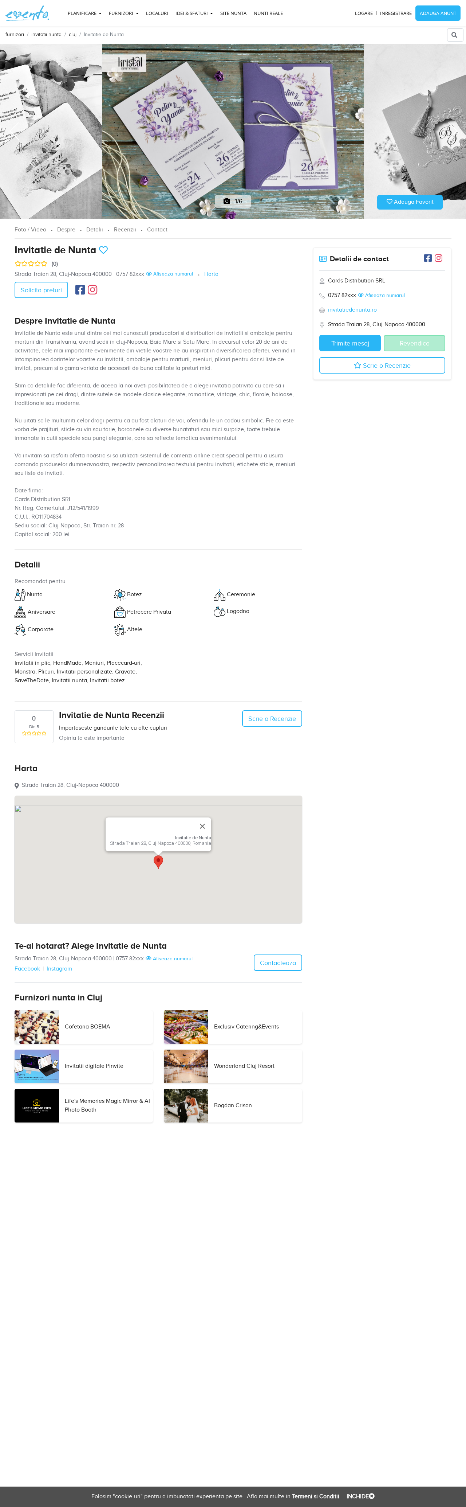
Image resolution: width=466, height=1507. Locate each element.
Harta (211, 274)
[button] (158, 862)
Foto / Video (30, 229)
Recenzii (125, 229)
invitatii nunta (46, 35)
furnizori (14, 35)
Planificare (83, 13)
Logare (364, 13)
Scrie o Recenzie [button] (272, 719)
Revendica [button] (415, 343)
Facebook (27, 968)
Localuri (157, 13)
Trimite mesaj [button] (350, 343)
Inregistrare (396, 13)
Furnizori (121, 13)
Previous (14, 131)
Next (452, 131)
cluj (72, 35)
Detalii (94, 229)
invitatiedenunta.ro (352, 310)
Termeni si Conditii (315, 1496)
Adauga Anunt (438, 13)
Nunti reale (268, 13)
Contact (157, 229)
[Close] (202, 826)
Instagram (59, 968)
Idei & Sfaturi (192, 13)
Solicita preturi (41, 290)
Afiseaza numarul (172, 274)
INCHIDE (357, 1496)
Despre (66, 229)
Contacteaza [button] (278, 963)
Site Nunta (233, 13)
